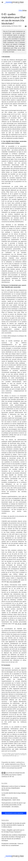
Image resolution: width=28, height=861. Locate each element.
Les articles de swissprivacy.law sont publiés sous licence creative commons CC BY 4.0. (13, 774)
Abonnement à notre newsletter (14, 813)
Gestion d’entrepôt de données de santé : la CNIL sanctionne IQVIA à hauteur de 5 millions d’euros (14, 825)
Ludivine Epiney (6, 26)
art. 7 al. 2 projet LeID (13, 581)
